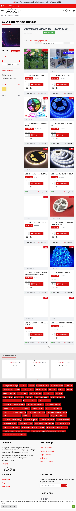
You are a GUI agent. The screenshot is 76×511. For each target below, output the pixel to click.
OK (73, 506)
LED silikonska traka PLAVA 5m (61, 125)
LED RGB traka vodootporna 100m (36, 125)
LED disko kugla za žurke (60, 75)
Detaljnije (5, 464)
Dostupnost (7, 71)
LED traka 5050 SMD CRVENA (62, 323)
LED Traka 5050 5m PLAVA (61, 273)
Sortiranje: (38, 43)
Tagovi (5, 95)
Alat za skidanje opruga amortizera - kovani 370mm (41, 361)
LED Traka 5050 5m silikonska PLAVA (36, 324)
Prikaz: (67, 43)
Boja (4, 84)
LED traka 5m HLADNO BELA (62, 174)
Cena (4, 57)
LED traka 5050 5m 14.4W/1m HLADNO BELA (62, 223)
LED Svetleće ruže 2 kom (34, 75)
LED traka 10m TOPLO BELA (36, 222)
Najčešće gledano (9, 356)
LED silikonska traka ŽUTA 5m (36, 174)
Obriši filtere (16, 51)
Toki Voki (61, 361)
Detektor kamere (14, 361)
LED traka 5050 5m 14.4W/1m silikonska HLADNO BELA (36, 274)
